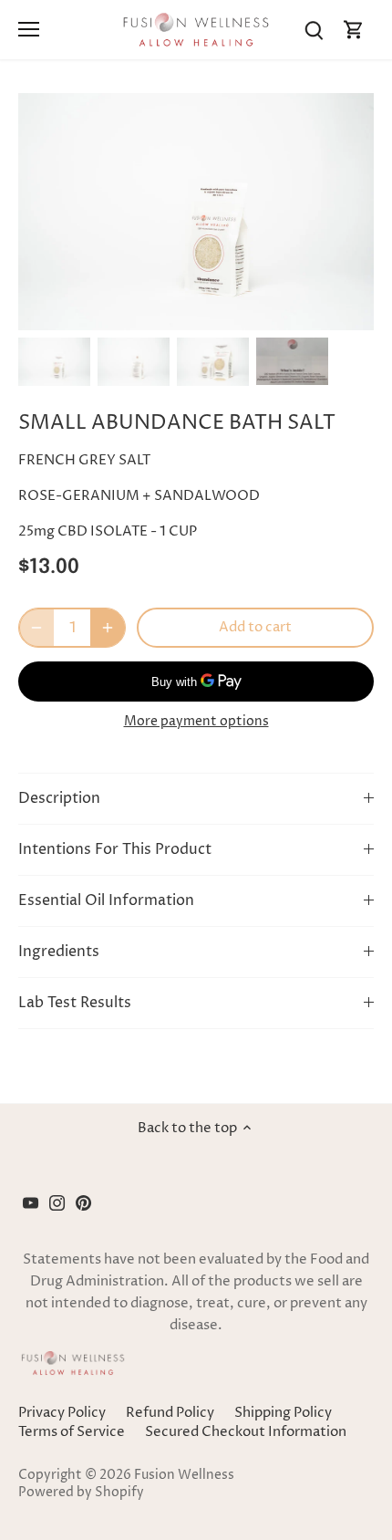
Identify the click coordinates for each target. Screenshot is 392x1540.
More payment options (196, 721)
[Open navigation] (28, 29)
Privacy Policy (62, 1412)
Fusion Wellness (184, 1475)
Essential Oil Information (106, 900)
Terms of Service (71, 1431)
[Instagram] (57, 1202)
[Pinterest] (83, 1202)
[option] (54, 362)
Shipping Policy (283, 1412)
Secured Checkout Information (245, 1431)
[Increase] (107, 628)
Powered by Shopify (81, 1492)
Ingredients (58, 952)
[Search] (314, 30)
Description (59, 798)
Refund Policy (170, 1412)
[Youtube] (30, 1202)
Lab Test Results (74, 1003)
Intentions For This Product (114, 849)
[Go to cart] (354, 30)
